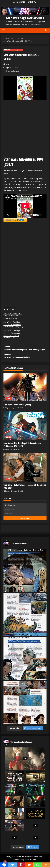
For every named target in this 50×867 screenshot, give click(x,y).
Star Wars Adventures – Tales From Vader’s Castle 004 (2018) (12, 315)
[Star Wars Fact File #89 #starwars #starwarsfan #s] (25, 570)
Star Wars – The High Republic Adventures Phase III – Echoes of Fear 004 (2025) (11, 334)
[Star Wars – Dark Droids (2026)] (25, 387)
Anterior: (24, 348)
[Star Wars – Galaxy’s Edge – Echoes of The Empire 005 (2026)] (25, 467)
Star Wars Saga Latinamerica (25, 17)
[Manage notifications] (5, 862)
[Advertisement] (25, 129)
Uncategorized (17, 50)
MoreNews (18, 859)
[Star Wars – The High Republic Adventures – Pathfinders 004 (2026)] (25, 425)
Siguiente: (16, 356)
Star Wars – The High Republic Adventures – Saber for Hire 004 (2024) (13, 324)
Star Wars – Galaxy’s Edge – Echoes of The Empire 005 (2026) (24, 486)
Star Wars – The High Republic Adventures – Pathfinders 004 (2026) (22, 445)
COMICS (7, 50)
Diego (8, 64)
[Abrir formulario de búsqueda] (46, 30)
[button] (3, 30)
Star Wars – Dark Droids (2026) (17, 404)
